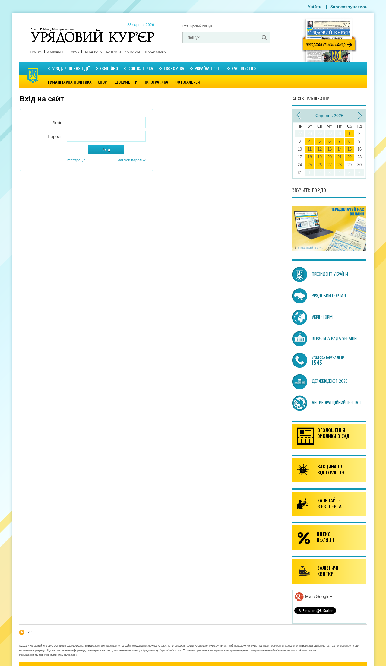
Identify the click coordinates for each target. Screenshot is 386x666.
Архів (75, 51)
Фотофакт (133, 51)
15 (349, 149)
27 (329, 165)
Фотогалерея (187, 82)
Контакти (113, 51)
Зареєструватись (349, 6)
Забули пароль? (132, 160)
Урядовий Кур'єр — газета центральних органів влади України (92, 30)
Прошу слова (155, 51)
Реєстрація (76, 160)
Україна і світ (208, 68)
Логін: (58, 122)
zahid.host (70, 654)
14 (339, 149)
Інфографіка (156, 82)
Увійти (315, 6)
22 (349, 157)
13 (329, 149)
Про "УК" (36, 51)
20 (329, 157)
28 (339, 165)
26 (320, 165)
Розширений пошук (197, 26)
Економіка (174, 68)
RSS (30, 632)
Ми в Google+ (318, 596)
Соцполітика (140, 68)
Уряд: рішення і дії (71, 68)
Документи (126, 82)
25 (310, 165)
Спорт (103, 82)
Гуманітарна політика (70, 82)
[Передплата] (329, 249)
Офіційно (109, 68)
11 (310, 149)
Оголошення (57, 51)
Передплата (93, 51)
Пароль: (56, 136)
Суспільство (244, 68)
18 (310, 157)
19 (320, 157)
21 (339, 157)
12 (320, 149)
